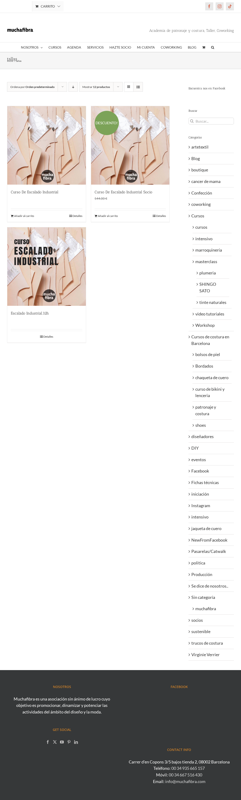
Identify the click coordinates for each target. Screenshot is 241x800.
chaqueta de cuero (212, 377)
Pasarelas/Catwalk (208, 551)
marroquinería (208, 250)
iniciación (200, 494)
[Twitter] (55, 742)
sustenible (200, 631)
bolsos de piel (207, 354)
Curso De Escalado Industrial (34, 192)
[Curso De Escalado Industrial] (46, 145)
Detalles (77, 216)
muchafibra (205, 608)
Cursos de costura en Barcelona (210, 340)
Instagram (200, 505)
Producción (201, 574)
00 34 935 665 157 (188, 768)
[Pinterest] (69, 742)
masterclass (206, 261)
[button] (212, 47)
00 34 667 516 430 (185, 774)
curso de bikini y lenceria (210, 392)
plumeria (207, 272)
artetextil (200, 146)
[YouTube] (62, 742)
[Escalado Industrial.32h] (46, 266)
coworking (201, 204)
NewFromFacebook (209, 540)
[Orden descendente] (73, 87)
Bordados (204, 366)
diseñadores (202, 436)
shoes (200, 425)
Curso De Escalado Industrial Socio (123, 192)
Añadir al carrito (24, 216)
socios (197, 620)
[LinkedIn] (76, 742)
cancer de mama (206, 181)
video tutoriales (209, 313)
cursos (201, 227)
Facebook (200, 470)
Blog (195, 158)
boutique (199, 169)
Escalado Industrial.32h (30, 313)
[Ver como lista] (138, 86)
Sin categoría (203, 597)
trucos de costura (207, 643)
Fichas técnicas (205, 482)
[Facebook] (48, 742)
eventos (198, 459)
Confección (201, 192)
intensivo (204, 238)
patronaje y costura (205, 410)
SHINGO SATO (207, 287)
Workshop (205, 325)
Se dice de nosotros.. (209, 586)
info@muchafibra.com (185, 781)
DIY (195, 448)
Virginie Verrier (205, 654)
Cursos (197, 215)
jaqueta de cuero (206, 528)
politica (198, 562)
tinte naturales (212, 302)
